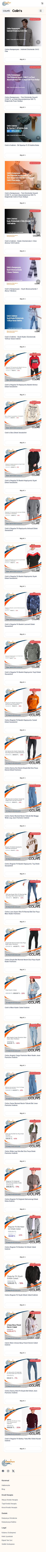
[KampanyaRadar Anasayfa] (6, 3)
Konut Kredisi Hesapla (9, 1507)
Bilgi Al (22, 59)
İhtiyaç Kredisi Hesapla (10, 1500)
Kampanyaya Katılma (9, 1522)
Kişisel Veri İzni (7, 1540)
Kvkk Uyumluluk (7, 1536)
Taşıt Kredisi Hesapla (9, 1504)
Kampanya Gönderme (9, 1518)
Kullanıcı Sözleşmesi (9, 1532)
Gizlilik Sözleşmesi (8, 1544)
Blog (3, 1489)
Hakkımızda (6, 1485)
